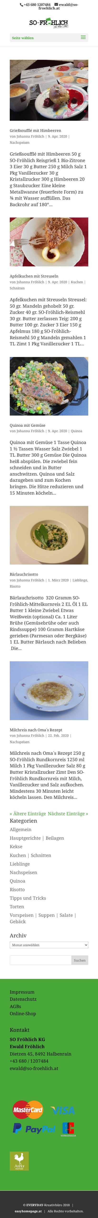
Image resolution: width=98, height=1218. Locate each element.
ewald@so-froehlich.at (34, 1068)
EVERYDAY (34, 1205)
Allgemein (20, 829)
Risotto (15, 586)
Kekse (16, 846)
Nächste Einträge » (68, 813)
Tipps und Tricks (28, 898)
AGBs (15, 1006)
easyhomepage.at (28, 1211)
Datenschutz (23, 999)
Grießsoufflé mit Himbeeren (35, 130)
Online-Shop (23, 1013)
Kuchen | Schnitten (30, 855)
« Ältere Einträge (28, 813)
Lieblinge (80, 580)
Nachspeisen (19, 142)
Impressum (22, 992)
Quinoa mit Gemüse (27, 425)
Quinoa (76, 431)
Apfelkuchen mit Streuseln (34, 276)
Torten (17, 906)
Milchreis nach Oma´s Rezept (36, 729)
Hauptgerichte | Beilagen (37, 838)
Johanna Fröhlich (30, 136)
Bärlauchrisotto (24, 574)
